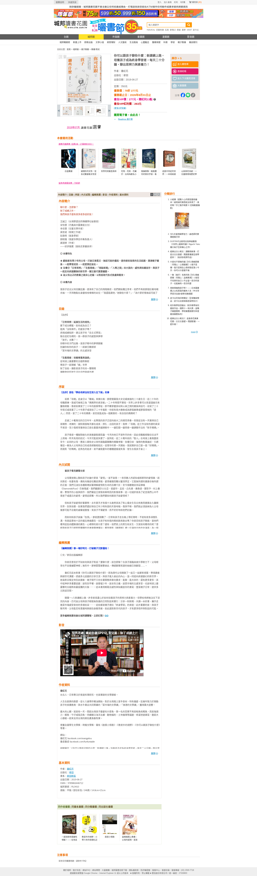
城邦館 (91, 37)
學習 (173, 42)
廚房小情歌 (110, 837)
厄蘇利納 (160, 30)
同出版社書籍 (106, 806)
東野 (184, 30)
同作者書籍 (64, 806)
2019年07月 (73, 127)
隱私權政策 (134, 870)
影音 (105, 194)
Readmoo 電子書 (125, 119)
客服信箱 (166, 870)
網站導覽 (96, 870)
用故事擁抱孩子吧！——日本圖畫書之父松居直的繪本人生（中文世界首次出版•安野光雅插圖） (184, 291)
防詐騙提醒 (145, 870)
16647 (189, 30)
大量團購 (106, 870)
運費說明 (60, 2)
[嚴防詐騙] (128, 8)
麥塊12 (173, 30)
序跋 (77, 194)
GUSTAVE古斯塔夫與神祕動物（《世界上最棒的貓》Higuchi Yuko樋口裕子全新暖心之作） (185, 244)
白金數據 (68, 171)
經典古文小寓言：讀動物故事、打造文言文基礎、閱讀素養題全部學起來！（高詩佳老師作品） (184, 254)
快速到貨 (72, 2)
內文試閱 (85, 194)
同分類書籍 (91, 806)
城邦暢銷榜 (65, 42)
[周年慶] (128, 17)
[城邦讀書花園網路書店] (70, 33)
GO (106, 615)
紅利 (176, 2)
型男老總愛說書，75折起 (69, 183)
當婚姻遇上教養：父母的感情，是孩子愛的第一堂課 (129, 840)
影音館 (190, 37)
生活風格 (134, 42)
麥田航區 (71, 776)
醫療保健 (156, 42)
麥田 (125, 75)
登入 (160, 2)
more (193, 332)
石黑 (167, 30)
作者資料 (113, 194)
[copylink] (193, 95)
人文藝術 (122, 42)
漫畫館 (165, 37)
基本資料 (124, 194)
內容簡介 (62, 194)
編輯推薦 (96, 194)
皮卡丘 (196, 30)
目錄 (71, 194)
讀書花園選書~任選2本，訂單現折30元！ (76, 144)
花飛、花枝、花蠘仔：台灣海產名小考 (129, 174)
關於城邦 (67, 870)
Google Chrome (90, 873)
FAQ (84, 861)
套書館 (141, 37)
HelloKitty (151, 30)
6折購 (182, 2)
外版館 (116, 37)
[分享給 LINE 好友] (188, 95)
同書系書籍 (77, 806)
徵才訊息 (77, 870)
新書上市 (77, 42)
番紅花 (124, 71)
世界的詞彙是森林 (108, 171)
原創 (179, 30)
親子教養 (182, 42)
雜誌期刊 (193, 42)
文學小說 (100, 42)
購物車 (196, 2)
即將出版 (88, 42)
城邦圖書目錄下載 (119, 870)
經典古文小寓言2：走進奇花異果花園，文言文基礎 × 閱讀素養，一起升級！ (185, 321)
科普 (165, 42)
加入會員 (168, 2)
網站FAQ (86, 870)
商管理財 (111, 42)
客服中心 (156, 870)
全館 (66, 37)
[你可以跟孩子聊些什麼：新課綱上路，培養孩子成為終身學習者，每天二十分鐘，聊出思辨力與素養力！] (67, 115)
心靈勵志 (145, 42)
